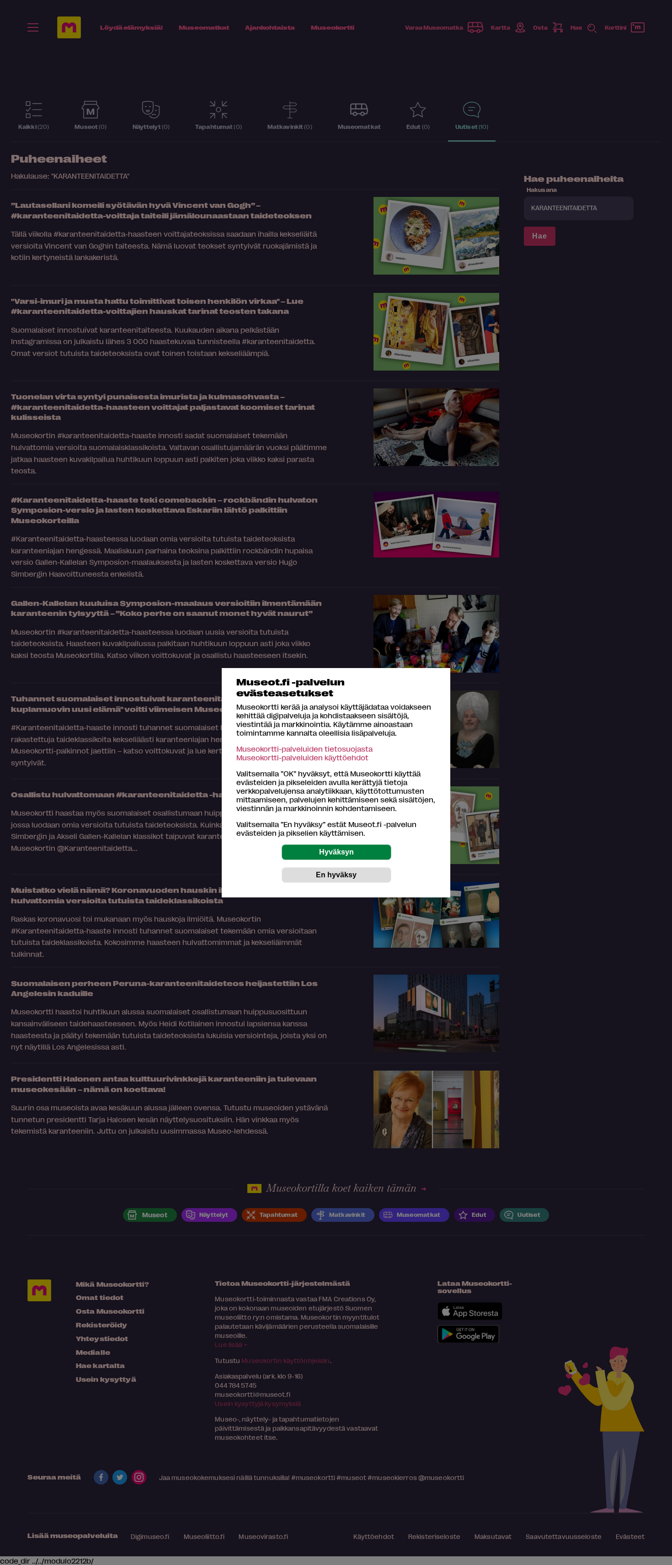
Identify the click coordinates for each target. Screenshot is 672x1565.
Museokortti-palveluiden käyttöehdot (302, 757)
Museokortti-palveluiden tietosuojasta (304, 748)
